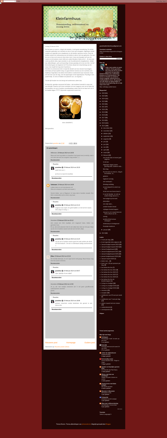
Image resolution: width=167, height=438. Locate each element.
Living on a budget (107, 283)
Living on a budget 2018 (108, 285)
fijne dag (105, 169)
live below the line (106, 267)
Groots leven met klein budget (108, 384)
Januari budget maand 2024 (110, 247)
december (106, 128)
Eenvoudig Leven (107, 359)
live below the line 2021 (108, 270)
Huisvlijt (104, 345)
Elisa (52, 256)
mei (104, 147)
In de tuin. (106, 162)
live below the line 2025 (108, 277)
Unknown (54, 184)
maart (105, 152)
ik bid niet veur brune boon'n (111, 191)
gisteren (105, 176)
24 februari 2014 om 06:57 (72, 271)
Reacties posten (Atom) (62, 346)
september (106, 136)
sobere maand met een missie (110, 303)
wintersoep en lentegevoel (111, 223)
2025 (103, 96)
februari (105, 155)
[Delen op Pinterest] (76, 143)
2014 (103, 125)
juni (104, 144)
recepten (104, 293)
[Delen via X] (73, 143)
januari (105, 229)
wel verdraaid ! (107, 181)
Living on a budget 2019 (108, 288)
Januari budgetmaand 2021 (109, 251)
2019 (103, 112)
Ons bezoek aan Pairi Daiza (109, 370)
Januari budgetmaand (108, 249)
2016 (103, 120)
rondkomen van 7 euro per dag (110, 299)
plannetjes (106, 201)
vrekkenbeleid (105, 307)
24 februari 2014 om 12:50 (65, 284)
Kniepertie (104, 397)
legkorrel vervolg (108, 179)
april (104, 150)
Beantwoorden (55, 160)
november (106, 131)
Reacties (55, 164)
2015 (103, 123)
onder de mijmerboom (108, 353)
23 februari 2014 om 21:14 (72, 205)
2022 (103, 104)
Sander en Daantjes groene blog (110, 367)
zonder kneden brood (109, 206)
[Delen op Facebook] (74, 143)
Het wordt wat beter (106, 386)
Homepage (70, 342)
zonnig (105, 216)
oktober (105, 133)
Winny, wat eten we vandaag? (107, 375)
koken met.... (105, 261)
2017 (103, 117)
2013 (103, 233)
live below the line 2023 (108, 274)
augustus (106, 139)
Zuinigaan (104, 337)
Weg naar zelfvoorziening (109, 403)
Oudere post (89, 342)
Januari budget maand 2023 (110, 244)
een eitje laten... (108, 204)
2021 (103, 106)
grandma (58, 167)
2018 (103, 115)
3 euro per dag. (106, 239)
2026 (103, 93)
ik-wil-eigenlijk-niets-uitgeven (110, 242)
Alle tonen (119, 409)
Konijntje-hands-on (109, 226)
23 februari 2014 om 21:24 (72, 239)
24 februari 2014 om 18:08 (72, 300)
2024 (103, 98)
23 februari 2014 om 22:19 (62, 256)
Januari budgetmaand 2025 (109, 254)
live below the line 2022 (108, 272)
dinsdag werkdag (108, 184)
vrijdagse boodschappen (110, 209)
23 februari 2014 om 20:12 (65, 220)
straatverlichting (105, 354)
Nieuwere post (51, 342)
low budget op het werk (110, 198)
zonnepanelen (105, 309)
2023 (103, 101)
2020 (103, 109)
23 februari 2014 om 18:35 (66, 153)
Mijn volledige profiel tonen (108, 87)
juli (104, 141)
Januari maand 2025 (107, 258)
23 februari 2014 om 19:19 (72, 167)
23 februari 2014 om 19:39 (66, 184)
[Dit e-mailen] (70, 143)
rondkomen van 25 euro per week (111, 295)
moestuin (104, 290)
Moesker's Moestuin (108, 391)
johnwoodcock (86, 424)
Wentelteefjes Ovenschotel (109, 405)
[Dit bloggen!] (71, 143)
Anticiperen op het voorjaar (109, 399)
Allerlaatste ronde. (106, 392)
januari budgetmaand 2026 (109, 256)
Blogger (108, 424)
